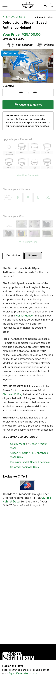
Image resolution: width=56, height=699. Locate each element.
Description (13, 255)
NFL (4, 16)
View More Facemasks (28, 175)
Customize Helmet (30, 104)
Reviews (33, 255)
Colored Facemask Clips (24, 467)
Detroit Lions (17, 16)
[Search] (45, 5)
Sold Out (28, 693)
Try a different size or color (23, 673)
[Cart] (52, 5)
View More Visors (28, 242)
